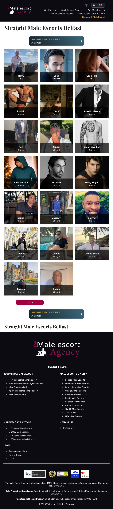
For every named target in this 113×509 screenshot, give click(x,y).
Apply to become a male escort (23, 391)
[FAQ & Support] (86, 5)
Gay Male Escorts (96, 10)
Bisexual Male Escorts (62, 13)
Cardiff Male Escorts (74, 409)
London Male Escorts (75, 380)
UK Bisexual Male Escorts (21, 435)
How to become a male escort (23, 380)
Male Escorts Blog (17, 394)
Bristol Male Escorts (74, 405)
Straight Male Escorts (71, 10)
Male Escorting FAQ (18, 387)
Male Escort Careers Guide (91, 13)
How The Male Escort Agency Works (26, 383)
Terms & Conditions (18, 451)
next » (30, 302)
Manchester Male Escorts (77, 383)
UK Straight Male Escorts (20, 428)
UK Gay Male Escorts (19, 432)
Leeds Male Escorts (74, 398)
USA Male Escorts (73, 416)
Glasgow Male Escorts (75, 391)
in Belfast (45, 41)
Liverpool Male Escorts (76, 401)
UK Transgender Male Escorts (23, 439)
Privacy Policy (15, 455)
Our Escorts (50, 10)
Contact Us (68, 428)
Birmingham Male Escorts (77, 387)
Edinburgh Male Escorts (76, 394)
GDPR (11, 458)
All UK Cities (70, 412)
